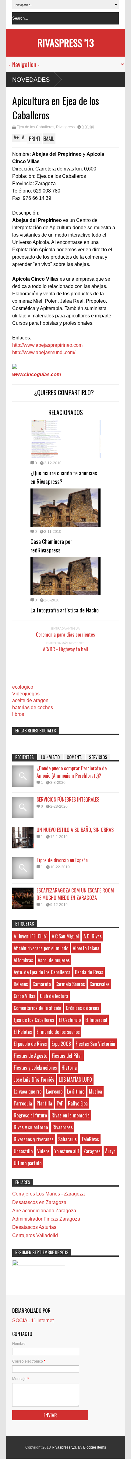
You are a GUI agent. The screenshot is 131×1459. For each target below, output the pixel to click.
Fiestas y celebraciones (35, 1067)
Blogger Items (94, 1447)
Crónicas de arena (82, 1008)
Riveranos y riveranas (34, 1139)
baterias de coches (32, 707)
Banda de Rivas (89, 972)
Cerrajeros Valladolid (35, 1235)
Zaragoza (92, 1151)
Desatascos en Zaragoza (39, 1202)
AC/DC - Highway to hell (65, 649)
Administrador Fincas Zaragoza (46, 1218)
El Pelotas (23, 1031)
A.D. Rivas (92, 936)
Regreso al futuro (30, 1115)
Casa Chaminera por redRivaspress (51, 545)
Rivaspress (65, 127)
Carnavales (100, 984)
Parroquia (23, 1103)
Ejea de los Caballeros (35, 127)
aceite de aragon (30, 700)
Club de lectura (54, 996)
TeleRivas (90, 1139)
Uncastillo (23, 1151)
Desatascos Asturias (34, 1227)
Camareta (42, 984)
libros (18, 714)
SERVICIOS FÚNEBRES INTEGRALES (68, 799)
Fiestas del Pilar (67, 1055)
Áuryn (110, 1151)
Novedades (31, 79)
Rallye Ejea (78, 1103)
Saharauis (67, 1139)
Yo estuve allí (66, 1151)
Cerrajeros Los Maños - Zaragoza (48, 1193)
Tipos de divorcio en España (62, 860)
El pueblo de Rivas (30, 1043)
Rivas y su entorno (31, 1127)
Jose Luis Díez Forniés (34, 1079)
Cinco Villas (24, 996)
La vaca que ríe (27, 1091)
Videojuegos (26, 693)
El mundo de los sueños (58, 1031)
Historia (69, 1067)
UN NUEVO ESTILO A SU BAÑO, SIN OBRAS (75, 829)
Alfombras (23, 960)
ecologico (22, 687)
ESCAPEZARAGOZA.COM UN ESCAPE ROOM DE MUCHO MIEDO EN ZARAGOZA (75, 894)
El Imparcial (96, 1019)
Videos (43, 1151)
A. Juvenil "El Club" (30, 936)
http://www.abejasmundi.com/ (43, 352)
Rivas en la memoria (70, 1115)
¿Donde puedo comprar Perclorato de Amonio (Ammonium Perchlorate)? (72, 772)
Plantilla (44, 1103)
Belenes (21, 984)
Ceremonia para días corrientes (65, 634)
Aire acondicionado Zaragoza (44, 1210)
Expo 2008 (61, 1043)
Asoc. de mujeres (54, 960)
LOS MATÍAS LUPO (75, 1079)
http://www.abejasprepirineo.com (47, 345)
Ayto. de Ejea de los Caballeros (42, 972)
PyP (60, 1103)
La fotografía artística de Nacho (64, 609)
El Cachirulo (70, 1019)
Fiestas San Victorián (95, 1043)
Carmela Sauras (70, 984)
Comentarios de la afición (37, 1008)
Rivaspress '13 (65, 43)
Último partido (27, 1163)
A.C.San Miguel (65, 936)
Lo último (75, 1091)
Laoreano (54, 1091)
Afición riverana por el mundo (41, 948)
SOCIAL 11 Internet (33, 1320)
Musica (95, 1091)
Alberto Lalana (86, 948)
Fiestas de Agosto (30, 1055)
